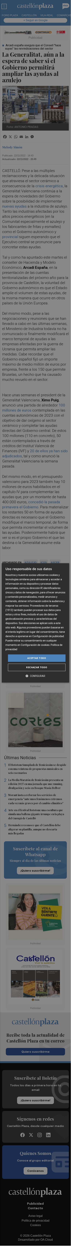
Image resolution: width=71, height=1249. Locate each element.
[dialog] (35, 623)
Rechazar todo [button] (36, 667)
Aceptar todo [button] (36, 658)
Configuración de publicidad (48, 636)
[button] (35, 676)
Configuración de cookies (35, 645)
